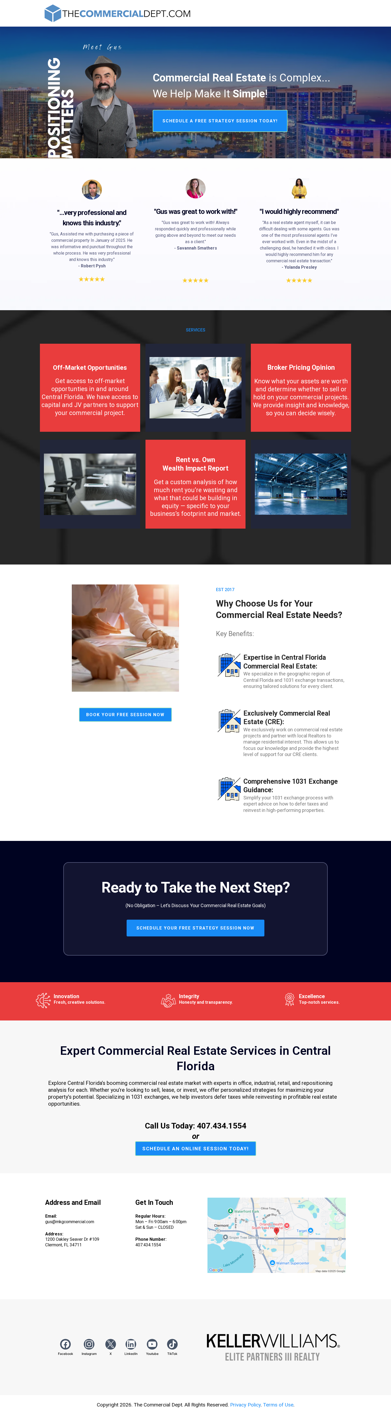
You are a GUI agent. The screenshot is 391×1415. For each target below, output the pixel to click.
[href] (276, 1235)
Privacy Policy (245, 1405)
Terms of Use (278, 1405)
